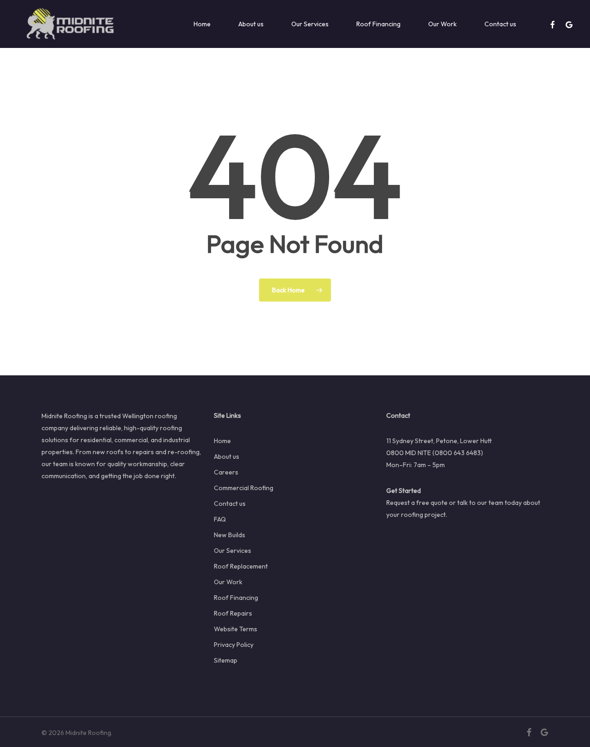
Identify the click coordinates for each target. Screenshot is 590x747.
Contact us (230, 503)
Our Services (232, 550)
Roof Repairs (233, 613)
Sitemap (225, 660)
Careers (226, 472)
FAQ (220, 519)
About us (226, 456)
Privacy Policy (234, 644)
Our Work (228, 582)
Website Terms (235, 629)
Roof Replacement (241, 566)
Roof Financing (236, 597)
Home (222, 441)
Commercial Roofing (243, 488)
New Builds (229, 535)
